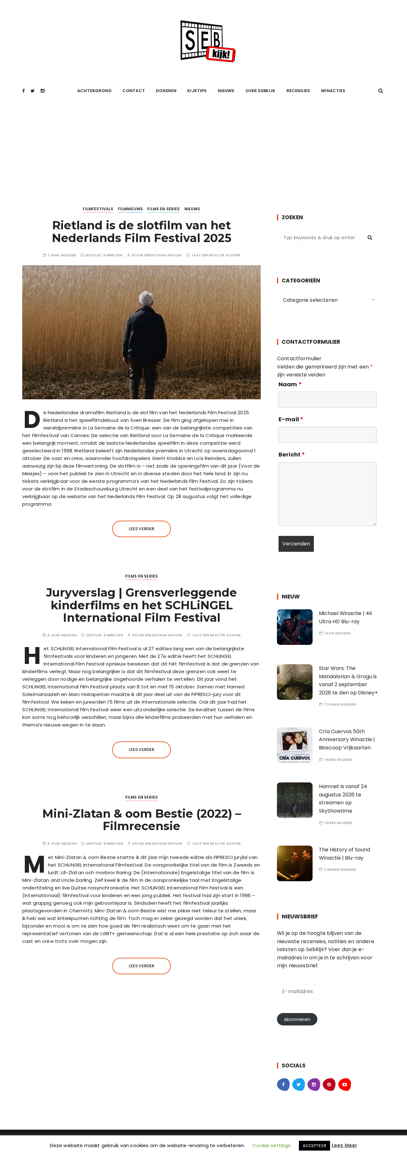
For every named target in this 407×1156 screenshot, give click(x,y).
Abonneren (297, 1019)
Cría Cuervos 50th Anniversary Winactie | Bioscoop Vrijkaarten (347, 739)
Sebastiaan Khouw (163, 255)
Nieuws (226, 91)
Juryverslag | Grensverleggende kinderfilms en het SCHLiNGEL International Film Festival (141, 605)
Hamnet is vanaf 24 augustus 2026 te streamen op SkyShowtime (343, 799)
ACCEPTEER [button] (314, 1146)
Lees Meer (344, 1145)
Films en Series (163, 209)
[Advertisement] (203, 147)
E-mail (291, 419)
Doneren (166, 91)
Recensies (298, 91)
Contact (133, 91)
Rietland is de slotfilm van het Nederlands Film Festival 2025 (141, 231)
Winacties (333, 91)
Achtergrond (94, 91)
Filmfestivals (98, 209)
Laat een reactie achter (216, 255)
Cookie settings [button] (271, 1145)
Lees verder (142, 529)
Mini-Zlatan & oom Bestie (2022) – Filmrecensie (141, 820)
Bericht (292, 454)
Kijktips (197, 91)
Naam (290, 384)
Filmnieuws (130, 209)
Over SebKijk (260, 91)
